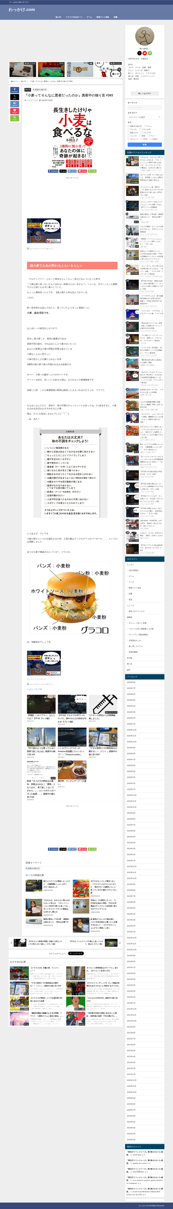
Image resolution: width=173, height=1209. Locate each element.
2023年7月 (131, 896)
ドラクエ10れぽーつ (74, 17)
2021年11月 (131, 1015)
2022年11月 (131, 944)
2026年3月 (131, 712)
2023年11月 (131, 872)
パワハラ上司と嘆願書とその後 (141, 629)
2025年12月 (132, 730)
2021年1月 (131, 1074)
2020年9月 (131, 1098)
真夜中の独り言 (40, 89)
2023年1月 (131, 932)
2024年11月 (131, 801)
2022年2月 (131, 997)
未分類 (129, 658)
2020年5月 (131, 1122)
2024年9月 (131, 813)
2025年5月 (131, 771)
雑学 (128, 670)
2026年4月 (131, 706)
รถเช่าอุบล (137, 1155)
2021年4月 (131, 1056)
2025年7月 (131, 759)
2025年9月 (131, 748)
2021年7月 (131, 1039)
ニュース (130, 605)
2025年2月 (131, 783)
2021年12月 (132, 1009)
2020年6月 (131, 1116)
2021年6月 (131, 1044)
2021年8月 (131, 1033)
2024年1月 (131, 860)
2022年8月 (131, 961)
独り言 (58, 17)
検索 (145, 145)
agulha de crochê (140, 1163)
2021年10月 (132, 1021)
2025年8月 (131, 753)
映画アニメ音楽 (103, 17)
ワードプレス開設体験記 (138, 634)
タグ (129, 122)
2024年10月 (132, 807)
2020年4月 (131, 1128)
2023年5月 (131, 908)
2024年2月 (131, 854)
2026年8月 (131, 682)
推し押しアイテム (136, 646)
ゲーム (89, 17)
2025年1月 (131, 789)
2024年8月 (131, 819)
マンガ (131, 582)
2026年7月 (131, 688)
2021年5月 (131, 1050)
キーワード (132, 103)
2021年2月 (131, 1068)
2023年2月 (131, 926)
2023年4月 (131, 914)
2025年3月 (131, 777)
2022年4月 (131, 985)
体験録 (129, 617)
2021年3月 (131, 1062)
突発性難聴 (133, 652)
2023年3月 (131, 920)
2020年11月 (131, 1086)
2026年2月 (131, 718)
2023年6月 (131, 902)
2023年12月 (132, 866)
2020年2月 (131, 1139)
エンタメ (130, 564)
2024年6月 (131, 831)
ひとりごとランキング (36, 679)
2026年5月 (131, 700)
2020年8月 (131, 1104)
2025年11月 (131, 736)
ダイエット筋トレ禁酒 (137, 623)
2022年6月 (131, 973)
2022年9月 (131, 955)
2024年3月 (131, 848)
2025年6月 (131, 765)
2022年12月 (132, 938)
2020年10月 (132, 1092)
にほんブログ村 (34, 689)
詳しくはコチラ (144, 93)
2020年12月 (132, 1080)
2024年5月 (131, 837)
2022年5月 (131, 979)
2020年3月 (131, 1134)
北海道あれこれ (135, 640)
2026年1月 (131, 724)
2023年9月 (131, 884)
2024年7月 (131, 825)
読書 (115, 17)
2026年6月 (131, 694)
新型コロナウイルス (137, 611)
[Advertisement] (65, 42)
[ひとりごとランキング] (44, 232)
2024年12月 (132, 795)
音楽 (130, 599)
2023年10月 (132, 878)
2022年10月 (132, 949)
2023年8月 (131, 890)
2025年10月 (132, 742)
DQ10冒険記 (134, 570)
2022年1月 (131, 1003)
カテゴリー (132, 113)
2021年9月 (131, 1027)
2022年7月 (131, 967)
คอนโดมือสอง (138, 1172)
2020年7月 (131, 1110)
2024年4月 (131, 843)
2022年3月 (131, 991)
